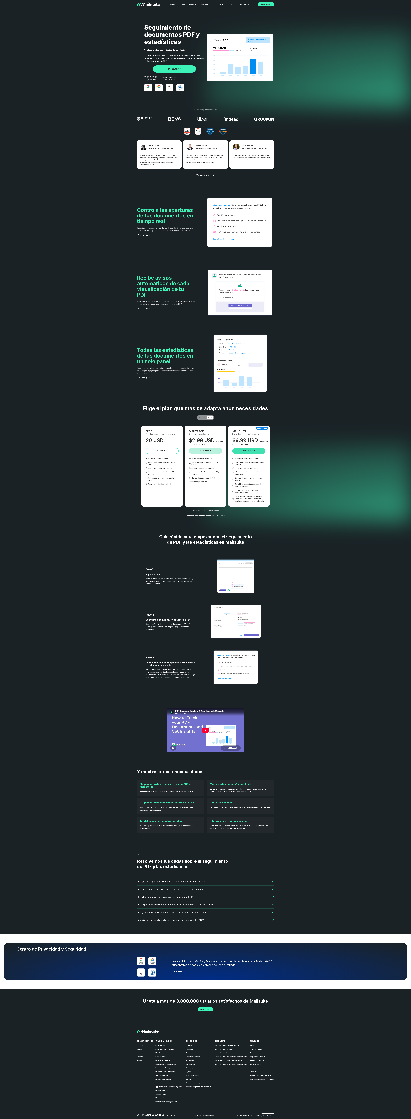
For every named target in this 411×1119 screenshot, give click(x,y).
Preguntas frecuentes (257, 1057)
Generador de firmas (257, 1060)
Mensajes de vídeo (162, 1098)
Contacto (140, 1045)
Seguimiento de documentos (165, 1064)
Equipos (246, 4)
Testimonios (254, 1072)
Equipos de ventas (192, 1075)
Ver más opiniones (204, 175)
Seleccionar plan (205, 451)
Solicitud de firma (161, 1075)
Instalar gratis (162, 450)
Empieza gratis (144, 235)
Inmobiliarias (190, 1064)
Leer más (177, 971)
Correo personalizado (257, 1068)
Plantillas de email (161, 1090)
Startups (189, 1045)
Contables (189, 1079)
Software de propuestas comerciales (199, 1087)
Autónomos (190, 1053)
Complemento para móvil (164, 1083)
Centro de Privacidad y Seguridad (262, 1079)
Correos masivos (161, 1057)
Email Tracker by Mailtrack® (165, 1049)
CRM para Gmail (161, 1094)
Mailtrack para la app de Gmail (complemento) (231, 1057)
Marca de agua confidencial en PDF (168, 1072)
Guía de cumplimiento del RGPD (261, 1075)
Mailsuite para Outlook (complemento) (228, 1060)
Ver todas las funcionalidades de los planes (204, 516)
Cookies (239, 1115)
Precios (232, 4)
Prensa (139, 1060)
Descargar (205, 4)
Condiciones (247, 1115)
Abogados (190, 1049)
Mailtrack (173, 4)
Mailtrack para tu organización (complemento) (231, 1064)
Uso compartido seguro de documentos (169, 1068)
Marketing (189, 1068)
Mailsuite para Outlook (163, 1079)
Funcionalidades (187, 4)
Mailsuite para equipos (194, 1083)
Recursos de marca (144, 1053)
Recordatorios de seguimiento (166, 1102)
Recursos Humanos (193, 1057)
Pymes (188, 1072)
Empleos (140, 1057)
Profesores (190, 1060)
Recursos (219, 4)
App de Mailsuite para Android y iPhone (169, 1087)
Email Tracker (160, 1045)
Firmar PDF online (256, 1049)
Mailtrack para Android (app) (225, 1049)
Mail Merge (159, 1053)
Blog (251, 1053)
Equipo (139, 1049)
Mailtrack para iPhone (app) (225, 1053)
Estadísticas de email (162, 1060)
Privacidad (257, 1115)
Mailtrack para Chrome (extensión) (227, 1045)
